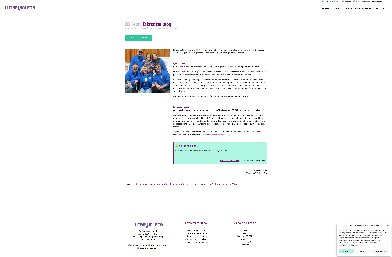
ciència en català (139, 184)
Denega (362, 251)
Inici (245, 230)
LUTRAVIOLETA (162, 28)
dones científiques (179, 184)
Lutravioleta (183, 66)
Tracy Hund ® (245, 242)
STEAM (234, 184)
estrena (192, 184)
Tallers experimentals (197, 233)
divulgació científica (158, 184)
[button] (388, 226)
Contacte (245, 244)
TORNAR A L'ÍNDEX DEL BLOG (138, 38)
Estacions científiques (197, 230)
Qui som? (245, 233)
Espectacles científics (197, 236)
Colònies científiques (197, 242)
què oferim (215, 184)
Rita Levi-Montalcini (229, 160)
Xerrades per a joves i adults (197, 239)
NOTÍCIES (147, 28)
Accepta (346, 251)
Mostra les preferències (380, 251)
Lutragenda (245, 239)
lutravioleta (203, 184)
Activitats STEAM (245, 236)
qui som (225, 184)
